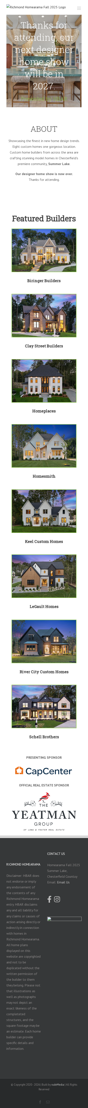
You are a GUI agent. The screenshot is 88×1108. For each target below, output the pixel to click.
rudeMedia (57, 1084)
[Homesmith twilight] (44, 427)
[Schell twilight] (44, 688)
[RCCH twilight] (44, 623)
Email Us (63, 882)
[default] (44, 362)
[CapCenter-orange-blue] (44, 767)
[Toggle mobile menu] (79, 8)
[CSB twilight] (44, 297)
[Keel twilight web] (44, 492)
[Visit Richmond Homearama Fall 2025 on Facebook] (49, 900)
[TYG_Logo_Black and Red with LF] (44, 795)
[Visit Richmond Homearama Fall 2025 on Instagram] (57, 900)
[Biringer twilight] (44, 232)
